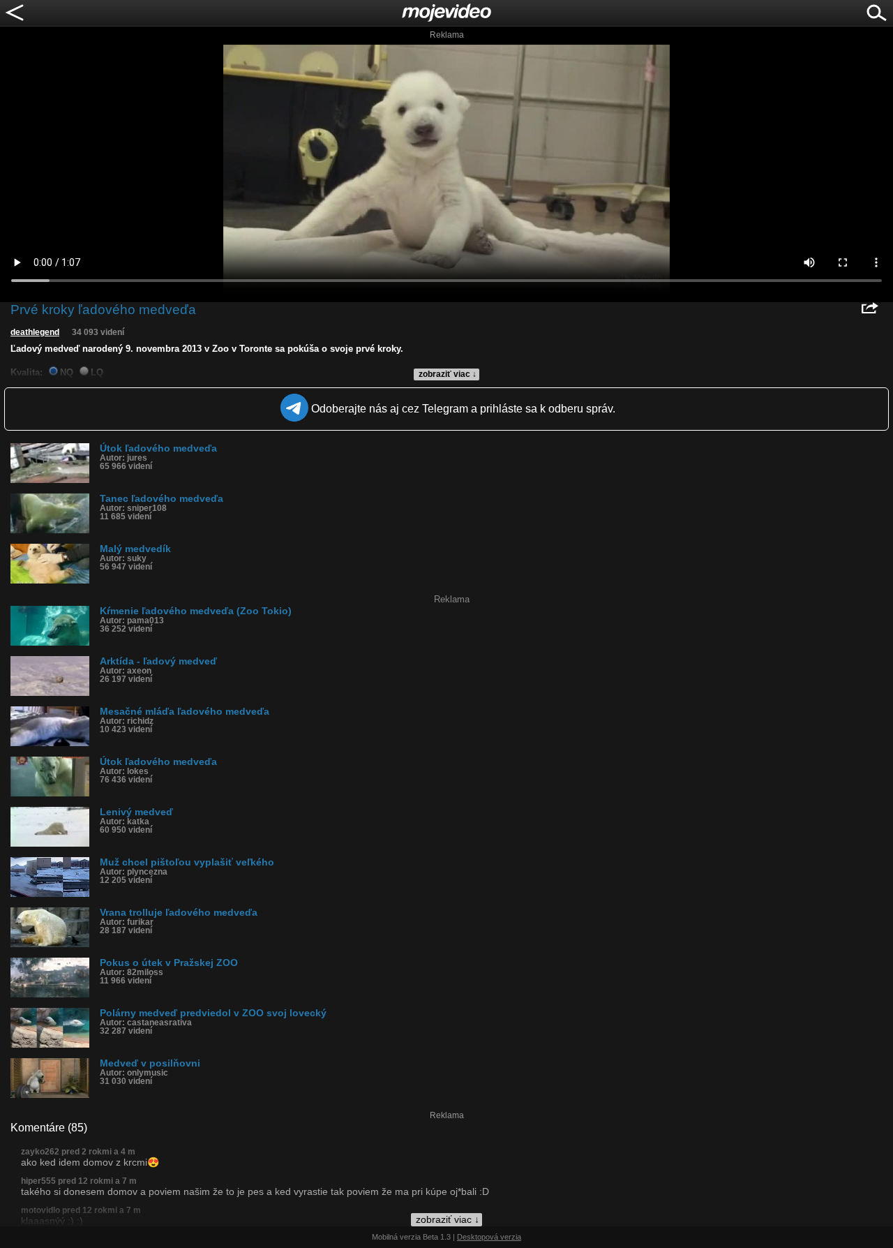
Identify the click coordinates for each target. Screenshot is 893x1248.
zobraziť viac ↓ (447, 374)
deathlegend (34, 332)
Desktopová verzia (489, 1237)
